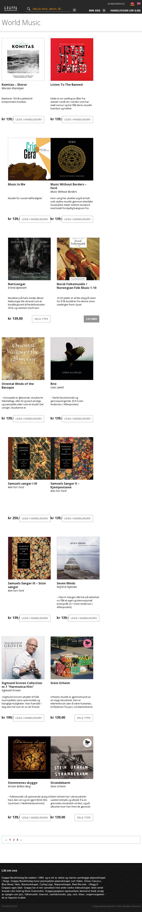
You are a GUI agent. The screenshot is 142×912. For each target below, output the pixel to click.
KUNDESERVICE (116, 3)
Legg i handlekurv (29, 119)
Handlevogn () (125, 10)
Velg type (41, 319)
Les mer (91, 319)
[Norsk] (132, 4)
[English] (139, 4)
